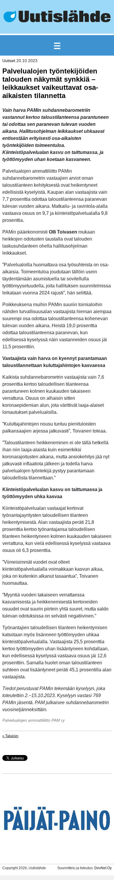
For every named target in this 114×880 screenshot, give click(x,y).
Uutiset (8, 60)
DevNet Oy (103, 868)
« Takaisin (10, 736)
